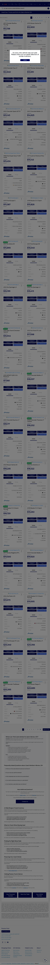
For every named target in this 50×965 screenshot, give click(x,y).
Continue (25, 60)
